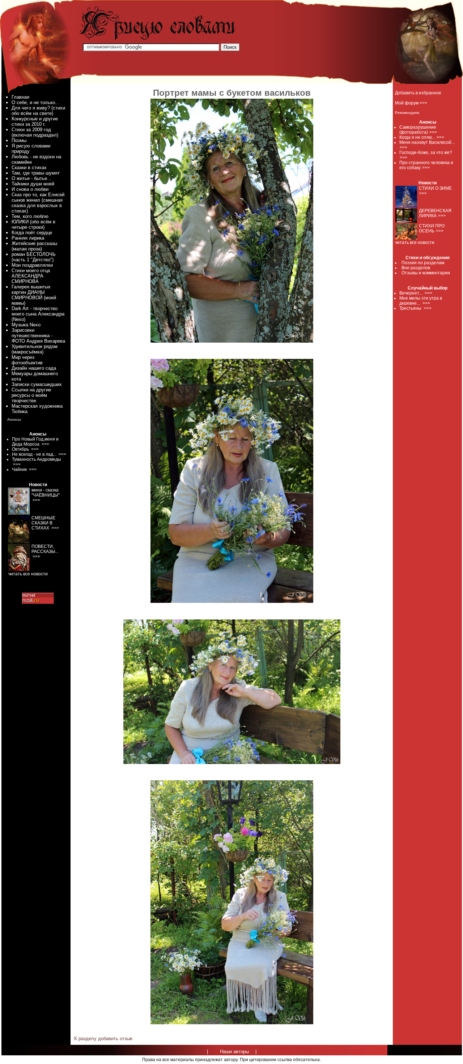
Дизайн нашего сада (34, 368)
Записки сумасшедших (37, 384)
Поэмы (19, 140)
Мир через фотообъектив (27, 360)
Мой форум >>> (411, 103)
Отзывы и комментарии (426, 272)
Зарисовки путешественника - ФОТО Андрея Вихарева (38, 335)
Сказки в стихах (29, 167)
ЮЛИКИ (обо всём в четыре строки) (33, 224)
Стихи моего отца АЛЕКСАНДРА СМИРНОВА (31, 276)
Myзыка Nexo (26, 324)
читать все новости (414, 242)
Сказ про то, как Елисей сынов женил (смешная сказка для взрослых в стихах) (38, 203)
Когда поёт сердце (32, 232)
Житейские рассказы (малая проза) (34, 246)
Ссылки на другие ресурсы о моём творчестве (31, 395)
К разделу (85, 1038)
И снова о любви (30, 189)
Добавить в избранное (418, 92)
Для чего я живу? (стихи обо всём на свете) (38, 110)
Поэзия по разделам (423, 262)
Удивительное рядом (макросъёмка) (35, 349)
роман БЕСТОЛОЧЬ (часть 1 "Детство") (34, 257)
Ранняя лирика (28, 238)
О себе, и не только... (35, 102)
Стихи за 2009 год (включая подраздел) (35, 132)
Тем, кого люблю (30, 216)
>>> (433, 132)
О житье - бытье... (31, 178)
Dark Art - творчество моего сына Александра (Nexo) (38, 314)
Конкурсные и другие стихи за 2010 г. (35, 121)
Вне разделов (416, 267)
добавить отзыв (115, 1038)
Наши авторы (234, 1051)
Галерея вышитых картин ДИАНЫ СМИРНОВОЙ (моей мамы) (34, 295)
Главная (20, 97)
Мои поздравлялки (32, 265)
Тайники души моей (33, 183)
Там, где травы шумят (36, 173)
